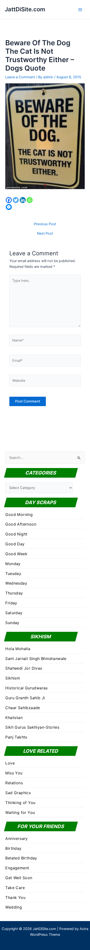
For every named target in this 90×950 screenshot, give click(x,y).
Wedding (13, 907)
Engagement (17, 867)
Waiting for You (20, 812)
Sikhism (12, 678)
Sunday (12, 622)
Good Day (14, 543)
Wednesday (16, 583)
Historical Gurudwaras (26, 688)
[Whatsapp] (30, 200)
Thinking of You (20, 802)
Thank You (15, 897)
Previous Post (45, 224)
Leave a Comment (20, 77)
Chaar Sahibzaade (22, 707)
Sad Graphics (18, 792)
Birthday (13, 848)
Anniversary (16, 838)
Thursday (14, 593)
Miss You (13, 773)
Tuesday (13, 573)
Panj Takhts (16, 737)
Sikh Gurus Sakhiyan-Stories (32, 727)
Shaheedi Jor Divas (23, 668)
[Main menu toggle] (80, 10)
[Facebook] (9, 200)
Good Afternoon (20, 524)
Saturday (13, 612)
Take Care (15, 887)
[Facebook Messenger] (9, 207)
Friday (11, 602)
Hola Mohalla (17, 648)
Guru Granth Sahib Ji (25, 697)
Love (10, 763)
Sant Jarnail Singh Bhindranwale (35, 658)
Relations (14, 782)
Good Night (16, 534)
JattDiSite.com (25, 9)
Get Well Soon (18, 877)
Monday (12, 563)
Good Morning (19, 514)
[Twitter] (16, 200)
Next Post (45, 233)
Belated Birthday (21, 858)
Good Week (16, 553)
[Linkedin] (23, 200)
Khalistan (14, 717)
